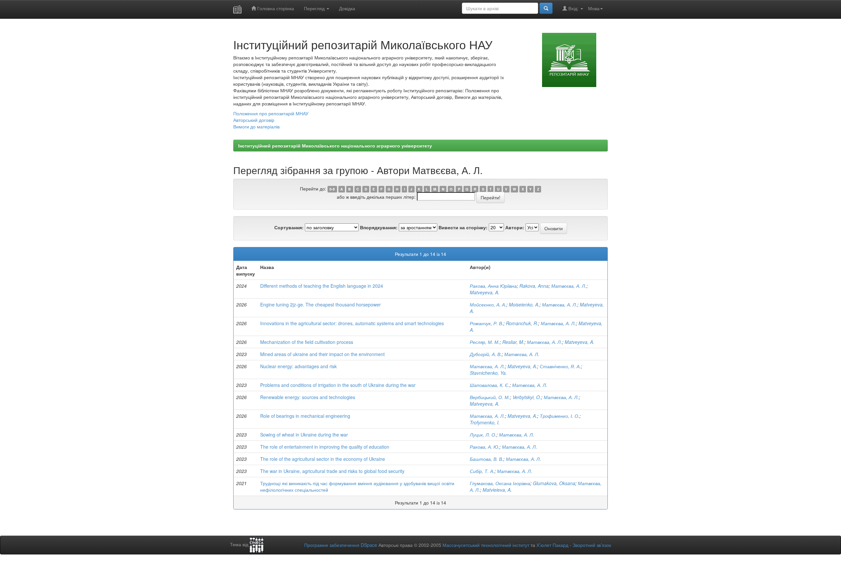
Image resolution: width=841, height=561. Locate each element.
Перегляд (315, 8)
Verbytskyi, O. (526, 397)
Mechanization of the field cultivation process (306, 342)
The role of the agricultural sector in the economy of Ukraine (322, 459)
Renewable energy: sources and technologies (307, 397)
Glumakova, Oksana (554, 483)
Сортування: (289, 227)
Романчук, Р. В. (486, 323)
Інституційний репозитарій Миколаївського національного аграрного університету (335, 145)
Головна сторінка (275, 8)
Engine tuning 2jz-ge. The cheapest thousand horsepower (320, 304)
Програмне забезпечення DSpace (340, 545)
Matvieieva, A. (497, 489)
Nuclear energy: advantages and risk (298, 366)
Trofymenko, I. (485, 422)
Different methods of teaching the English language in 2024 (321, 285)
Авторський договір (253, 120)
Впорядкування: (379, 227)
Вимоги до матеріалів (256, 126)
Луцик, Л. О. (483, 434)
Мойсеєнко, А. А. (488, 304)
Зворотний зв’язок (592, 545)
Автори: (514, 227)
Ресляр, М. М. (485, 342)
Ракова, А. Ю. (484, 446)
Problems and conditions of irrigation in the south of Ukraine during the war (338, 385)
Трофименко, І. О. (560, 416)
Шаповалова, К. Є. (490, 385)
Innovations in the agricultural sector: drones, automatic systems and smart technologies (352, 323)
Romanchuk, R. (522, 323)
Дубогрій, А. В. (486, 354)
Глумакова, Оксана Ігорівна (500, 483)
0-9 (332, 189)
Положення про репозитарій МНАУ (270, 113)
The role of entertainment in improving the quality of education (324, 446)
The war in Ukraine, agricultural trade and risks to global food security (332, 471)
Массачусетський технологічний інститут (486, 545)
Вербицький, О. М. (490, 397)
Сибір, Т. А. (482, 471)
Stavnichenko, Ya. (488, 373)
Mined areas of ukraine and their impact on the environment (322, 354)
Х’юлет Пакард (552, 545)
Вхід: (573, 8)
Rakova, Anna (534, 285)
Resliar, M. (513, 342)
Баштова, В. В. (486, 459)
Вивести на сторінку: (463, 227)
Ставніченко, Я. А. (560, 366)
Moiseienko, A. (524, 304)
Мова (594, 8)
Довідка (347, 8)
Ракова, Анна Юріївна (493, 285)
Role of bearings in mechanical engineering (305, 416)
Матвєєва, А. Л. (568, 285)
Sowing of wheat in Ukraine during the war (304, 434)
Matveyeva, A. (484, 292)
